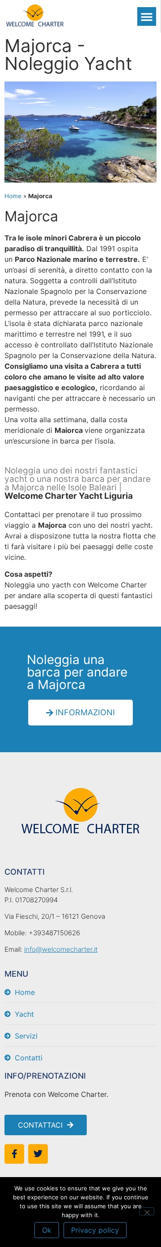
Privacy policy (95, 1230)
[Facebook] (14, 1154)
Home (12, 196)
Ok (46, 1230)
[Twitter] (38, 1154)
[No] (146, 1211)
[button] (146, 16)
